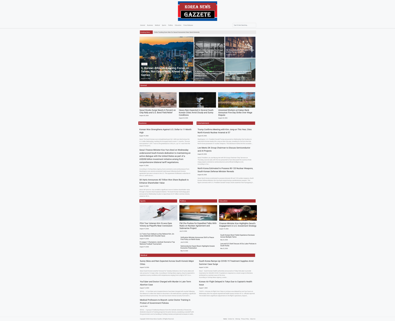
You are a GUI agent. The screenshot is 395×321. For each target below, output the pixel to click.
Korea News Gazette (156, 319)
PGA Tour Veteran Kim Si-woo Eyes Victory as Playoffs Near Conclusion (156, 224)
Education (178, 25)
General (142, 25)
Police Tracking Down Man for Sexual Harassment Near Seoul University (209, 51)
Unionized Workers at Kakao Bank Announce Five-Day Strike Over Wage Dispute (235, 112)
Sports (164, 25)
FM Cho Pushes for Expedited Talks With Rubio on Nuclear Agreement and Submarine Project (198, 225)
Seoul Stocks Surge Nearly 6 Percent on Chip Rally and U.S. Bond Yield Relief (157, 111)
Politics (170, 25)
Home (225, 319)
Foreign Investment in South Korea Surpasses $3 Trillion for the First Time (239, 74)
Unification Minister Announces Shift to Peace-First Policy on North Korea (197, 238)
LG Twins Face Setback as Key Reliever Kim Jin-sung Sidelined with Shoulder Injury (157, 235)
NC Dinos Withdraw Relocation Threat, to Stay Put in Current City (240, 51)
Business (150, 25)
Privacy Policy (245, 319)
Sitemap (237, 319)
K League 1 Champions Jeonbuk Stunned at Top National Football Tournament (157, 243)
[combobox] (244, 25)
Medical (157, 25)
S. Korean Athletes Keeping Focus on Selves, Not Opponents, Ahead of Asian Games (166, 71)
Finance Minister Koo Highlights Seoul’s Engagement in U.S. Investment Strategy (237, 224)
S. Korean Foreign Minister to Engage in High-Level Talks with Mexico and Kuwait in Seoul (209, 74)
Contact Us (231, 319)
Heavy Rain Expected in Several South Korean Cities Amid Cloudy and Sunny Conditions (196, 112)
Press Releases (188, 25)
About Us (252, 319)
